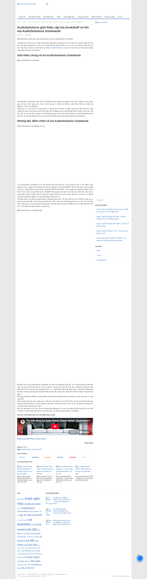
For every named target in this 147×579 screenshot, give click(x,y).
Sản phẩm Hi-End (34, 17)
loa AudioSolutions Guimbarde (60, 48)
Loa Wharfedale (21, 554)
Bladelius (31, 511)
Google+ (47, 457)
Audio (59, 17)
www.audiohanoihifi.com (47, 574)
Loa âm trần (36, 554)
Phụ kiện (35, 561)
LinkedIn (60, 457)
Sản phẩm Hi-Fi (48, 17)
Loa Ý (28, 554)
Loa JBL (35, 537)
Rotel (25, 565)
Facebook (35, 457)
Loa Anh (37, 514)
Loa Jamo (29, 536)
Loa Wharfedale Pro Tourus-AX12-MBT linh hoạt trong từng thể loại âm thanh (58, 512)
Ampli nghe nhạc (69, 17)
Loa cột (30, 529)
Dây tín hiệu (25, 515)
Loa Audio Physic (22, 520)
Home (19, 22)
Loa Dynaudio (35, 534)
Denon (36, 511)
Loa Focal (21, 537)
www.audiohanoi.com (34, 574)
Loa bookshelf (37, 449)
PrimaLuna (20, 565)
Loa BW (33, 525)
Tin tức (120, 17)
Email (84, 457)
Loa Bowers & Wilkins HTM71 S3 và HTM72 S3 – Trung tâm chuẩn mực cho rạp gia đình (58, 500)
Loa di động (25, 534)
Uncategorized (101, 260)
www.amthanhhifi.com (61, 574)
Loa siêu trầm (30, 545)
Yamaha (35, 564)
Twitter (22, 457)
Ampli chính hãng (125, 576)
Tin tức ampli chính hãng (28, 576)
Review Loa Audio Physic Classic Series (31, 439)
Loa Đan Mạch (32, 557)
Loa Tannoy (26, 551)
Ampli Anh (20, 499)
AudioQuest (27, 508)
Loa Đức (20, 561)
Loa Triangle (35, 551)
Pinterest (72, 457)
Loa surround (30, 548)
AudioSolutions (26, 449)
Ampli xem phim (83, 17)
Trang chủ (22, 17)
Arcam (19, 508)
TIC (28, 565)
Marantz (27, 561)
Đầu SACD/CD (97, 17)
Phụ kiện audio (109, 17)
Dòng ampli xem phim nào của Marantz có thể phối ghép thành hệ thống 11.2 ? (62, 522)
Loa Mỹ (29, 540)
